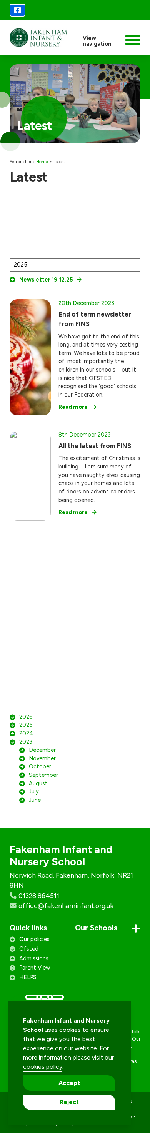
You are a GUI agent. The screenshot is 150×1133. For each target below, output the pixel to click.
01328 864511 (38, 895)
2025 (26, 724)
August (38, 783)
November (42, 758)
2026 (25, 716)
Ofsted (28, 948)
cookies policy (42, 1066)
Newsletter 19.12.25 (46, 279)
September (43, 774)
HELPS (28, 977)
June (35, 799)
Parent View (34, 967)
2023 (25, 741)
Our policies (34, 939)
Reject (69, 1102)
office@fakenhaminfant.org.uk (65, 905)
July (34, 791)
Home (42, 161)
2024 (26, 733)
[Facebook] (17, 10)
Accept (69, 1082)
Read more (73, 406)
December (42, 749)
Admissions (33, 958)
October (40, 766)
